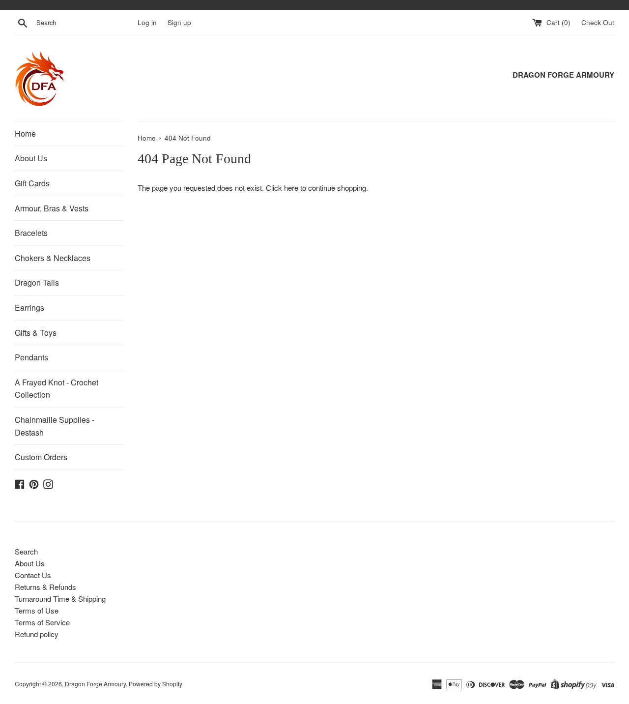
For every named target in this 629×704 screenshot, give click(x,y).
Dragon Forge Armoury (95, 683)
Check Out (597, 22)
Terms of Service (42, 622)
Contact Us (33, 575)
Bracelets (31, 232)
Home (25, 133)
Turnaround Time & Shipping (60, 598)
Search (26, 551)
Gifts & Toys (36, 332)
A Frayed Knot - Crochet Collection (56, 389)
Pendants (31, 357)
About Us (31, 158)
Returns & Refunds (45, 587)
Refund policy (36, 634)
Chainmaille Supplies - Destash (54, 426)
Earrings (29, 307)
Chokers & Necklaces (52, 258)
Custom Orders (41, 457)
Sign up (179, 22)
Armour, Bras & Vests (51, 208)
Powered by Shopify (155, 683)
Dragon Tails (37, 282)
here (291, 187)
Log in (147, 22)
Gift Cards (32, 183)
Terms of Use (36, 610)
